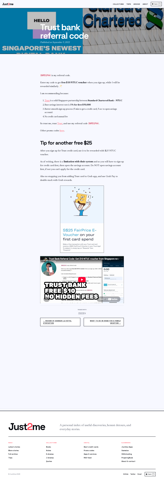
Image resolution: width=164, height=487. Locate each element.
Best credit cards (91, 447)
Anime (48, 450)
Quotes (49, 461)
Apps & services (90, 454)
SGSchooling (126, 454)
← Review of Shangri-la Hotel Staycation (57, 322)
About (145, 4)
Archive (137, 4)
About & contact (128, 461)
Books (48, 447)
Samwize (125, 450)
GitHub (125, 474)
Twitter (133, 474)
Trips (128, 4)
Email (140, 474)
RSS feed (87, 458)
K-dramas (50, 454)
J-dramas (50, 458)
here (62, 131)
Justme (7, 4)
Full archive (13, 454)
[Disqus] (82, 369)
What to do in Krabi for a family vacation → (105, 322)
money (82, 312)
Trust (47, 100)
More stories (13, 450)
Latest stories (14, 447)
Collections (118, 4)
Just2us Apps (127, 447)
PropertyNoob (127, 458)
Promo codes (89, 450)
